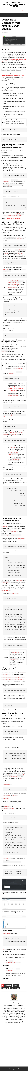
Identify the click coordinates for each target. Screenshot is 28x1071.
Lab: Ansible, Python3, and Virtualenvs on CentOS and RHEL (15, 388)
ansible (15, 985)
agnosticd (5, 988)
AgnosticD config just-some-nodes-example (13, 75)
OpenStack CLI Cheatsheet (14, 218)
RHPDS (22, 56)
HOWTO (12, 988)
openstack (8, 985)
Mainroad (23, 1068)
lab (18, 988)
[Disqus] (14, 1045)
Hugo (18, 1068)
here (6, 681)
